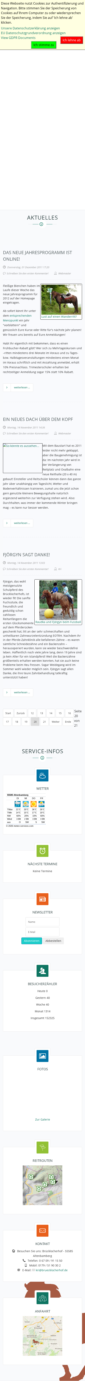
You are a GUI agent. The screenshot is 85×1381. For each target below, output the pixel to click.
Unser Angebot (14, 107)
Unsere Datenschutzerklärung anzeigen (30, 28)
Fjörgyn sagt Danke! (26, 554)
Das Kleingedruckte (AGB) (22, 169)
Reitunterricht (13, 112)
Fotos (7, 188)
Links (6, 198)
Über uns (10, 98)
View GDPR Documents (18, 38)
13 (41, 713)
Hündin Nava (12, 64)
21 (44, 721)
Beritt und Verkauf (16, 131)
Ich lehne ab (72, 40)
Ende (68, 721)
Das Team (10, 93)
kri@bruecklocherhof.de (52, 1270)
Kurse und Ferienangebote (23, 122)
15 (60, 713)
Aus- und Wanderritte (19, 117)
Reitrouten (11, 193)
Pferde (8, 88)
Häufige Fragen (14, 160)
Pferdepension (14, 136)
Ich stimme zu (43, 45)
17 (7, 721)
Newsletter (11, 183)
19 (26, 721)
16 (69, 713)
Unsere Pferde (14, 102)
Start (8, 713)
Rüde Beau (11, 69)
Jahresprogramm (15, 126)
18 (16, 721)
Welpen (8, 60)
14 (50, 713)
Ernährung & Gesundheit (21, 79)
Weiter (56, 721)
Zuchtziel (9, 55)
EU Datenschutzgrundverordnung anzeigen (33, 33)
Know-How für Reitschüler (22, 164)
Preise (7, 141)
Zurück (21, 713)
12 (32, 713)
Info (6, 174)
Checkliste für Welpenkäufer (24, 83)
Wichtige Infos (13, 145)
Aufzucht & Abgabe (17, 74)
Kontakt (9, 203)
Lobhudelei (11, 150)
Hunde (8, 50)
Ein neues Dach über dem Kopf (38, 419)
